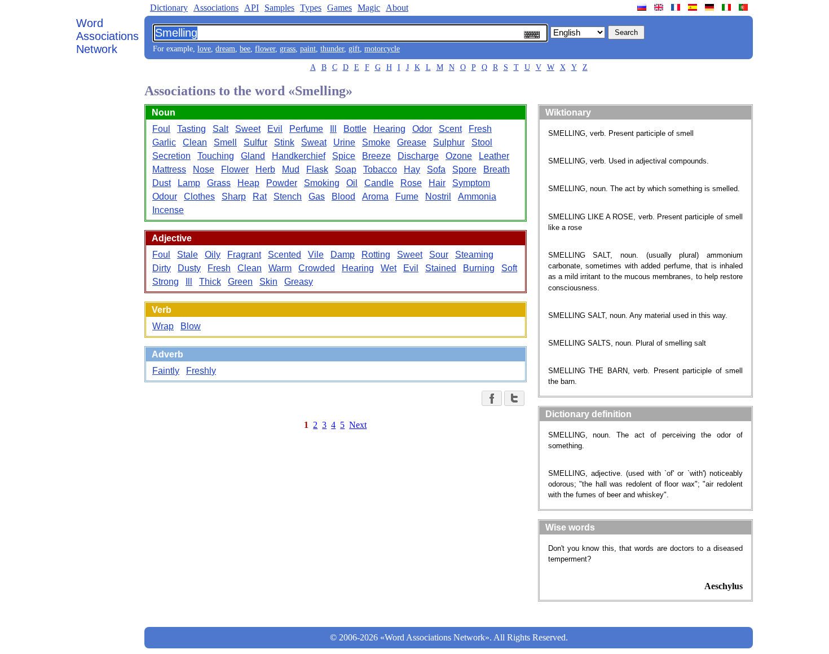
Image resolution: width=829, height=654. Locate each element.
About (397, 7)
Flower (235, 169)
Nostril (438, 196)
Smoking (321, 183)
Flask (317, 169)
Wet (388, 268)
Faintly (165, 370)
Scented (284, 254)
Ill (333, 129)
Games (339, 7)
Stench (288, 196)
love (204, 49)
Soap (345, 169)
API (251, 7)
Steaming (474, 254)
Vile (316, 254)
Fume (406, 196)
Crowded (316, 268)
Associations (216, 7)
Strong (165, 281)
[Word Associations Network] (659, 7)
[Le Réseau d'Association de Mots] (676, 7)
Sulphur (449, 142)
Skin (268, 281)
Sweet (248, 129)
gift (354, 49)
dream (225, 49)
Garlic (164, 142)
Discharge (418, 156)
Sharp (234, 196)
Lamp (189, 183)
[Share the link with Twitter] (514, 398)
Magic (369, 7)
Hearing (389, 129)
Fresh (480, 129)
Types (310, 7)
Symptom (471, 183)
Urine (344, 142)
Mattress (169, 169)
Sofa (436, 169)
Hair (437, 183)
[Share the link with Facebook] (492, 398)
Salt (220, 129)
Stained (440, 268)
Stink (284, 142)
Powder (281, 183)
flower (265, 49)
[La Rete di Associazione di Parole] (727, 7)
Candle (379, 183)
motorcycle (382, 49)
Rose (411, 183)
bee (245, 49)
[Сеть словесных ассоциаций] (643, 7)
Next (358, 425)
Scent (450, 129)
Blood (343, 196)
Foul (161, 129)
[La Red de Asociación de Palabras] (693, 7)
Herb (265, 169)
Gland (253, 156)
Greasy (298, 281)
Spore (464, 169)
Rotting (375, 254)
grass (288, 49)
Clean (195, 142)
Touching (215, 156)
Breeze (376, 156)
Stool (481, 142)
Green (240, 281)
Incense (168, 210)
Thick (210, 281)
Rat (260, 196)
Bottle (355, 129)
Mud (290, 169)
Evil (275, 129)
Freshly (201, 370)
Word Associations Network (107, 36)
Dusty (189, 268)
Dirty (161, 268)
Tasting (191, 129)
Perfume (306, 129)
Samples (279, 7)
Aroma (375, 196)
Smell (225, 142)
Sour (438, 254)
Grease (411, 142)
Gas (316, 196)
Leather (494, 156)
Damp (342, 254)
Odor (422, 129)
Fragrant (244, 254)
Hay (412, 169)
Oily (213, 254)
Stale (187, 254)
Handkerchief (298, 156)
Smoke (376, 142)
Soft (509, 268)
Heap (248, 183)
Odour (164, 196)
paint (308, 49)
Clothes (199, 196)
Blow (190, 326)
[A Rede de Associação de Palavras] (744, 7)
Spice (343, 156)
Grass (219, 183)
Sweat (314, 142)
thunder (332, 49)
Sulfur (255, 142)
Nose (203, 169)
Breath (496, 169)
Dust (161, 183)
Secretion (171, 156)
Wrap (163, 326)
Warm (280, 268)
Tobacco (380, 169)
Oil (352, 183)
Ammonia (477, 196)
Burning (479, 268)
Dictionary (169, 7)
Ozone (459, 156)
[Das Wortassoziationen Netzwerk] (710, 7)
